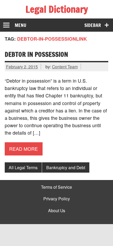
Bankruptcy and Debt (65, 167)
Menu (20, 25)
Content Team (65, 66)
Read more (23, 148)
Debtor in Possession (36, 54)
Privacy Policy (56, 199)
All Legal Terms (23, 167)
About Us (56, 211)
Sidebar (92, 25)
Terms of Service (56, 187)
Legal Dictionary (56, 9)
